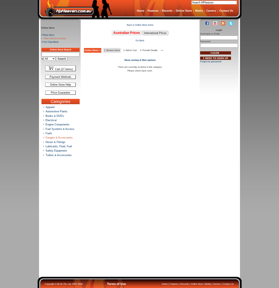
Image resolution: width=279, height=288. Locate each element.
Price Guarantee (60, 92)
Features (153, 10)
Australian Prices (126, 33)
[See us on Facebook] (207, 23)
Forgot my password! (210, 61)
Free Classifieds (50, 42)
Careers (211, 10)
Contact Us (226, 10)
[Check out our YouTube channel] (215, 23)
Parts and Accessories (54, 38)
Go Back (140, 40)
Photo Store (48, 35)
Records (167, 10)
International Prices (155, 33)
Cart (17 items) (63, 69)
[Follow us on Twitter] (231, 23)
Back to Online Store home (140, 25)
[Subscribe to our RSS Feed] (223, 23)
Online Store (184, 10)
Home (140, 10)
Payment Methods (60, 76)
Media (199, 10)
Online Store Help (60, 84)
